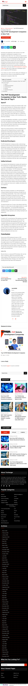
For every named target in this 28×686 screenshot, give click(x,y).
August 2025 (5, 539)
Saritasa (6, 88)
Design (15, 500)
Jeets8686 (14, 288)
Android (2, 494)
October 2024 (5, 553)
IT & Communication (5, 508)
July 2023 (4, 568)
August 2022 (5, 589)
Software (16, 514)
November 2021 (5, 608)
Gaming (15, 502)
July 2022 (4, 591)
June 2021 (4, 618)
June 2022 (4, 593)
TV (14, 518)
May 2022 (4, 595)
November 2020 (5, 633)
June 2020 (4, 643)
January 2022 (5, 604)
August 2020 (5, 639)
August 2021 (5, 614)
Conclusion (5, 91)
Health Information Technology (10, 505)
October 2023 (5, 566)
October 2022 (5, 585)
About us (15, 677)
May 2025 (4, 541)
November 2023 (5, 564)
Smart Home (4, 514)
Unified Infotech (8, 86)
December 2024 (5, 549)
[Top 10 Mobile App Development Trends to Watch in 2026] (21, 388)
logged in (9, 365)
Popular (14, 432)
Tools (2, 518)
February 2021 (5, 627)
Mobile (2, 510)
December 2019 (5, 656)
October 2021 (5, 610)
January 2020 (5, 654)
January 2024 (5, 562)
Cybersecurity (4, 500)
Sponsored (3, 516)
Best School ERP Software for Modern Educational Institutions (6, 397)
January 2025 (5, 547)
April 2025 (4, 543)
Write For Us (16, 673)
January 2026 (5, 535)
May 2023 (4, 572)
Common (23, 432)
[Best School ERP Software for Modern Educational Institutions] (7, 388)
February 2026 (5, 532)
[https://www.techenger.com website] (14, 41)
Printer (15, 510)
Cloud (15, 496)
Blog (2, 675)
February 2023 (5, 576)
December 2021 (5, 606)
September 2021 (5, 612)
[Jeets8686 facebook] (12, 41)
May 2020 (4, 645)
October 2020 (5, 635)
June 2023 (4, 570)
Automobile (3, 496)
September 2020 (5, 637)
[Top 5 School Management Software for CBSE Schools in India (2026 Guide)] (21, 407)
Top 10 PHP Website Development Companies (13, 353)
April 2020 (4, 648)
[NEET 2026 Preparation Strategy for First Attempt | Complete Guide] (7, 407)
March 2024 (4, 560)
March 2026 (4, 530)
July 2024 (4, 555)
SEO (15, 512)
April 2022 (4, 597)
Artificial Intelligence (18, 494)
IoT (14, 506)
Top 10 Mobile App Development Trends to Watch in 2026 (20, 397)
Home (3, 28)
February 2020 (5, 652)
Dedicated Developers (9, 85)
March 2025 (4, 545)
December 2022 (5, 581)
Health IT (16, 504)
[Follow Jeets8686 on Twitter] (11, 41)
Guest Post (16, 675)
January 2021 (5, 629)
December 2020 (5, 631)
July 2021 (4, 616)
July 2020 (4, 641)
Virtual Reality (17, 520)
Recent (5, 432)
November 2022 (5, 583)
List (15, 508)
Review (2, 512)
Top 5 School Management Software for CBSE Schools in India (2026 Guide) (18, 463)
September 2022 (5, 587)
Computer (16, 498)
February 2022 (5, 602)
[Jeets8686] (15, 41)
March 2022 (4, 599)
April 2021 (4, 622)
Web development (9, 28)
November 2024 (5, 551)
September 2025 (5, 537)
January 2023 (5, 578)
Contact (2, 677)
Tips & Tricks (17, 516)
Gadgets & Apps (4, 502)
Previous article (5, 277)
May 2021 (4, 620)
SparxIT (6, 84)
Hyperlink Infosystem (9, 89)
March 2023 (4, 574)
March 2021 (4, 625)
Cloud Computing (4, 498)
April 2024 (4, 558)
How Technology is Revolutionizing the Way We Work (21, 280)
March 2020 (4, 650)
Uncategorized (4, 520)
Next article (24, 277)
